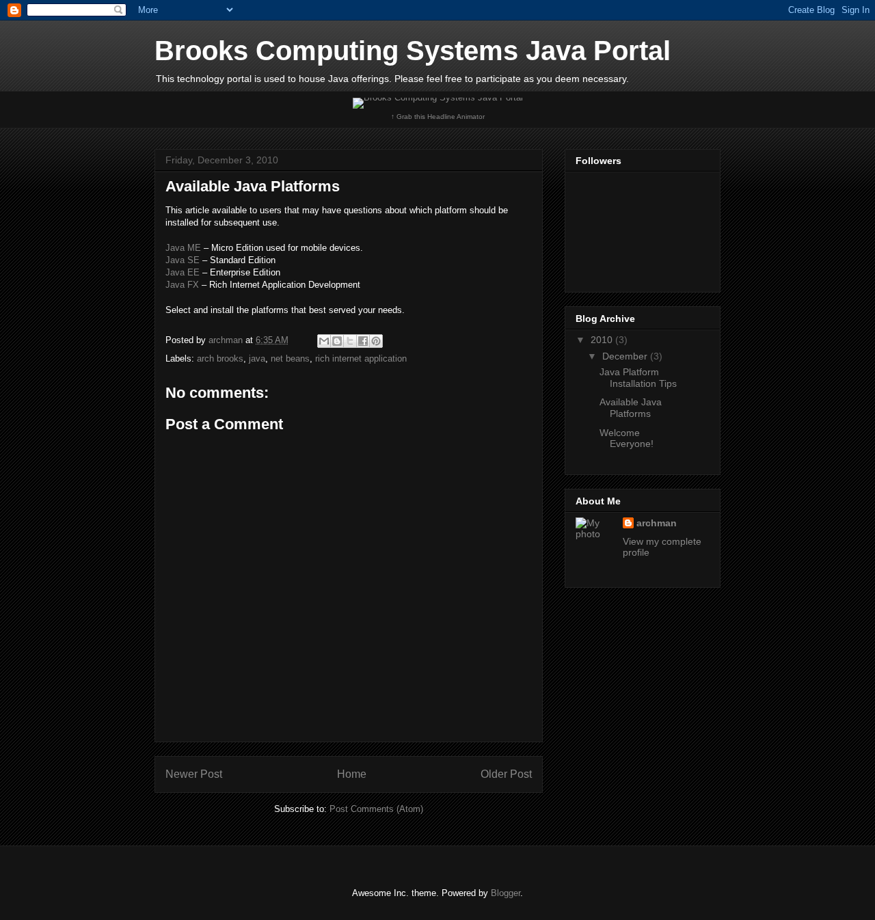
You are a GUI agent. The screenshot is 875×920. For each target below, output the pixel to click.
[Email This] (324, 341)
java (257, 358)
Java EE (182, 272)
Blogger (505, 893)
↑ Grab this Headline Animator (438, 116)
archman (656, 522)
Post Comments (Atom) (376, 809)
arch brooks (220, 358)
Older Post (506, 774)
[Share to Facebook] (363, 341)
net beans (290, 358)
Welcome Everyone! (627, 438)
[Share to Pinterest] (376, 341)
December (626, 356)
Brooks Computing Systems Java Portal (412, 51)
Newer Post (193, 774)
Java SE (182, 260)
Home (351, 774)
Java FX (182, 285)
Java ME (183, 248)
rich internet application (361, 358)
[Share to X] (350, 341)
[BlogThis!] (337, 341)
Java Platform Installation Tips (638, 377)
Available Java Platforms (631, 407)
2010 (603, 339)
